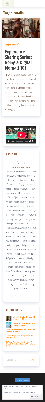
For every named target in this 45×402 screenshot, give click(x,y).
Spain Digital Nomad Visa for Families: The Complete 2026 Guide (20, 331)
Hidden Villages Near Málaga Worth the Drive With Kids (19, 337)
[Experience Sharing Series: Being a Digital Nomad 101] (21, 27)
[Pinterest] (23, 295)
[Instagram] (18, 295)
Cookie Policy (32, 392)
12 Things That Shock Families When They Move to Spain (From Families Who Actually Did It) (20, 344)
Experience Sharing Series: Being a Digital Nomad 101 (18, 59)
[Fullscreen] (33, 141)
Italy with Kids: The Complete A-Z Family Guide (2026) (24, 318)
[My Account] (43, 3)
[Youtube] (28, 295)
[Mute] (30, 141)
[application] (21, 134)
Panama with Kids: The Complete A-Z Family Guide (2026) (24, 324)
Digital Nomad (12, 44)
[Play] (9, 141)
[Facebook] (13, 295)
